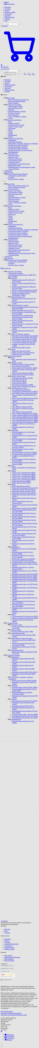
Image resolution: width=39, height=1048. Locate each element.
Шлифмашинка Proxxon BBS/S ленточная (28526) (22, 693)
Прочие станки (13, 157)
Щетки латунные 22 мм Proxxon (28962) (25, 618)
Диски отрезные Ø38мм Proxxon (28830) (25, 417)
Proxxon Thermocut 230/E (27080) (22, 631)
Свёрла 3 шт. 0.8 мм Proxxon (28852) (23, 472)
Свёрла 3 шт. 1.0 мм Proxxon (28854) (23, 474)
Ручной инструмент (15, 138)
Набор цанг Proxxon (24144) (21, 351)
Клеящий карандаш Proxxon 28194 (23, 364)
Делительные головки (15, 106)
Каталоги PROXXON (12, 944)
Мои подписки (9, 960)
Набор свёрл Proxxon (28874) (21, 481)
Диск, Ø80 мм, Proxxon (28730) (22, 406)
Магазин (7, 929)
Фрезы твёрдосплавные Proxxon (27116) (25, 488)
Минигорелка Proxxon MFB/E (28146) (24, 680)
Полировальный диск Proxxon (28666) (24, 454)
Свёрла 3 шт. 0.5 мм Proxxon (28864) (23, 479)
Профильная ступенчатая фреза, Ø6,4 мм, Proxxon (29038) (24, 534)
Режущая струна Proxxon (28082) (22, 385)
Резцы (10, 130)
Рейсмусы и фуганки (15, 159)
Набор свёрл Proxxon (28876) (21, 483)
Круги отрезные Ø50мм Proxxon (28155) (25, 398)
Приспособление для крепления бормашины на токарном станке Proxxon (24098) (22, 317)
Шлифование (12, 135)
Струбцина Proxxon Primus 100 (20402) (24, 337)
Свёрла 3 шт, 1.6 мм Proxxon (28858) (23, 477)
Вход (7, 2)
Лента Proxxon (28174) (19, 379)
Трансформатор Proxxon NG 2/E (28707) (25, 718)
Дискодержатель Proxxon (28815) (22, 373)
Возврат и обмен (10, 12)
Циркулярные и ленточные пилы (19, 164)
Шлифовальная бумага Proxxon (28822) (24, 576)
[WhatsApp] (10, 983)
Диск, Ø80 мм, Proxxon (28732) (22, 412)
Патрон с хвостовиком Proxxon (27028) (24, 290)
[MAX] (2, 983)
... (5, 181)
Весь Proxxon (9, 172)
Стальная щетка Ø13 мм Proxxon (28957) (25, 616)
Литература (8, 170)
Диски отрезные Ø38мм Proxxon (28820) (25, 415)
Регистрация (10, 4)
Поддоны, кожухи (14, 113)
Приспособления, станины (17, 111)
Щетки (10, 137)
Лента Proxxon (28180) (19, 383)
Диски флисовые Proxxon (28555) (23, 560)
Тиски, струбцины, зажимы (17, 116)
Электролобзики (13, 169)
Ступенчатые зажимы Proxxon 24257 (24, 342)
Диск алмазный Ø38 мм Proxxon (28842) (25, 418)
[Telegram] (6, 983)
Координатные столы (15, 108)
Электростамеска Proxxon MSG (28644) (24, 687)
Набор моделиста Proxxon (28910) (23, 374)
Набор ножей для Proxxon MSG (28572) (25, 368)
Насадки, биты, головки (16, 179)
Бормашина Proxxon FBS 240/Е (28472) (24, 672)
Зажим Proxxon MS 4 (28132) (21, 347)
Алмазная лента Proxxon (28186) (22, 378)
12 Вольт (14, 699)
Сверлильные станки (15, 160)
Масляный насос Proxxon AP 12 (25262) (25, 701)
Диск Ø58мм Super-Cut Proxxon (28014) (24, 393)
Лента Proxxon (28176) (19, 381)
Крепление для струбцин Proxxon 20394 (25, 335)
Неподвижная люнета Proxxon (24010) (24, 339)
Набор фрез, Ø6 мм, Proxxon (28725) (23, 491)
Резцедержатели (13, 115)
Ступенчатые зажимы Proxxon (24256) (24, 341)
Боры (10, 121)
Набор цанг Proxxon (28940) (21, 354)
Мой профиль (9, 959)
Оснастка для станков (14, 104)
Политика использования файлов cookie (14, 1015)
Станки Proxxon (12, 153)
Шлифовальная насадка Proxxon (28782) (25, 574)
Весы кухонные (13, 103)
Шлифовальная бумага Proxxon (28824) (24, 577)
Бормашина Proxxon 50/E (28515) (22, 706)
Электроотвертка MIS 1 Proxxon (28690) (25, 714)
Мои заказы (8, 955)
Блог (6, 931)
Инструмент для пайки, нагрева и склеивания (23, 143)
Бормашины (12, 140)
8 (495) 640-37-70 (10, 75)
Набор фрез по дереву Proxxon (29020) (24, 508)
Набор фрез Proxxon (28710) (21, 486)
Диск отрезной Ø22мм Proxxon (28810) (24, 413)
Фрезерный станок (14, 165)
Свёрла (10, 132)
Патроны (11, 110)
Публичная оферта (7, 1011)
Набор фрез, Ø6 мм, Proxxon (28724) (23, 489)
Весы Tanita (10, 98)
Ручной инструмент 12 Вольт (17, 147)
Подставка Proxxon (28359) (21, 366)
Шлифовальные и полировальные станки (21, 167)
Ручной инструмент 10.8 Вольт (18, 145)
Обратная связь (9, 17)
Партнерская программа (12, 957)
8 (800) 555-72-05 (10, 73)
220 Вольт (14, 685)
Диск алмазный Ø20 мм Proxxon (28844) (25, 420)
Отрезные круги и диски (16, 125)
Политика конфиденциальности (11, 1013)
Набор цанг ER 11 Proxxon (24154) (23, 352)
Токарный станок (14, 162)
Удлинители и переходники (17, 175)
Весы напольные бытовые (16, 101)
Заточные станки (13, 155)
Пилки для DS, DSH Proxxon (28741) (24, 386)
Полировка (12, 128)
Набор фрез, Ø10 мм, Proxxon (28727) (24, 493)
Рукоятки (11, 177)
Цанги (10, 118)
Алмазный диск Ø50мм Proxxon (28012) (25, 391)
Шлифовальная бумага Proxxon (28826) (24, 579)
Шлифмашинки (13, 152)
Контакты (8, 7)
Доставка (8, 9)
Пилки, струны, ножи (15, 126)
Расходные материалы (14, 120)
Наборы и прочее (14, 123)
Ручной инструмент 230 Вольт (18, 148)
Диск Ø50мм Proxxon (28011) (21, 390)
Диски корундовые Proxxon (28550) (23, 559)
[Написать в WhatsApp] (33, 73)
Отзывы (7, 19)
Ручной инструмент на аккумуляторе (20, 150)
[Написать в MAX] (25, 73)
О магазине (8, 14)
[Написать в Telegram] (29, 73)
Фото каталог (6, 268)
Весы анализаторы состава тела (18, 99)
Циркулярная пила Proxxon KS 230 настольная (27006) (23, 644)
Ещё (6, 21)
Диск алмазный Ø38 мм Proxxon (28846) (25, 422)
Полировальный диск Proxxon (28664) (24, 452)
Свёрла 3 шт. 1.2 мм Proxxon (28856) (23, 476)
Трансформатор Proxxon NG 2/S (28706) (25, 716)
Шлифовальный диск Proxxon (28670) (24, 562)
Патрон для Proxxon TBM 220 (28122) (24, 292)
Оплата (7, 10)
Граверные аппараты (15, 142)
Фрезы (10, 133)
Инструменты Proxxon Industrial (17, 174)
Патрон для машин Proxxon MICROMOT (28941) (21, 294)
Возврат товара (9, 949)
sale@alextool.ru (7, 979)
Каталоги (8, 15)
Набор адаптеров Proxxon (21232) (23, 310)
